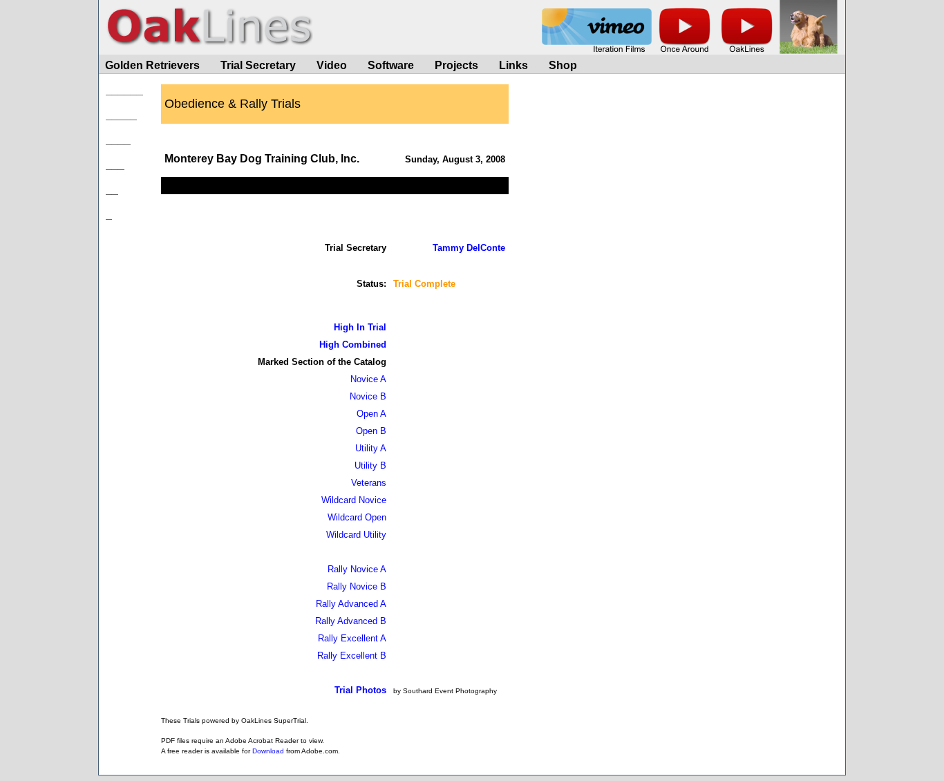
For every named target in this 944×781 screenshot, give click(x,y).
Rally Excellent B (351, 655)
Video (332, 65)
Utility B (370, 465)
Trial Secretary (258, 65)
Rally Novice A (357, 569)
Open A (371, 413)
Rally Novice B (356, 586)
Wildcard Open (357, 517)
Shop (563, 65)
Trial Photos (360, 690)
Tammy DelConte (469, 248)
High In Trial (360, 327)
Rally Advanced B (350, 621)
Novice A (368, 379)
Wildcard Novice (353, 500)
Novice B (368, 396)
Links (513, 65)
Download (268, 751)
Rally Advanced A (351, 604)
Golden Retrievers (152, 65)
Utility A (370, 448)
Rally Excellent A (352, 638)
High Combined (352, 344)
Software (391, 65)
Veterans (368, 483)
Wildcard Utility (356, 534)
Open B (371, 431)
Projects (456, 65)
